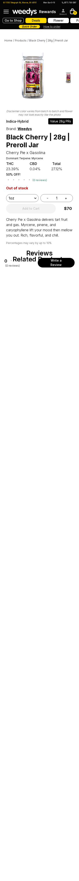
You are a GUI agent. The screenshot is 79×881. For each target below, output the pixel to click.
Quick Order (29, 26)
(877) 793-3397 (70, 3)
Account (63, 14)
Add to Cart (31, 208)
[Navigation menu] (6, 11)
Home (8, 40)
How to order (51, 26)
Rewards (47, 11)
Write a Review (56, 263)
